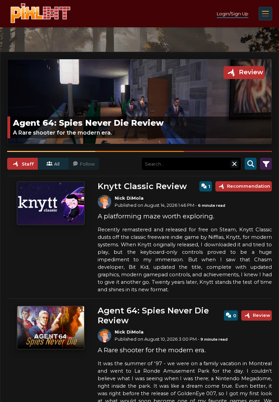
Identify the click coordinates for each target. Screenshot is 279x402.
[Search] (251, 164)
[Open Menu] (265, 13)
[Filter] (266, 164)
